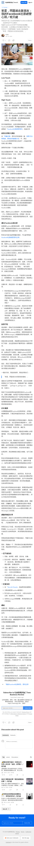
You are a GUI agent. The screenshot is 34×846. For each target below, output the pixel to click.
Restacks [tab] (12, 735)
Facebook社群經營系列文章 (10, 237)
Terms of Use (25, 712)
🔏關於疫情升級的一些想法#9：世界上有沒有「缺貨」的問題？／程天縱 (12, 764)
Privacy (18, 832)
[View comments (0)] (9, 40)
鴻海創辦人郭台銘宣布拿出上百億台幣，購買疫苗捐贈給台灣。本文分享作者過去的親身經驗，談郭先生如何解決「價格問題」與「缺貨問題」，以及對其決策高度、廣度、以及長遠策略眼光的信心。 (12, 769)
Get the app (25, 838)
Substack (8, 842)
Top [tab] (3, 757)
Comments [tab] (5, 735)
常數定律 (7, 136)
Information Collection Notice (18, 714)
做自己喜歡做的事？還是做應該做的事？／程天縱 (12, 780)
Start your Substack (12, 838)
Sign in (30, 2)
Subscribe (24, 2)
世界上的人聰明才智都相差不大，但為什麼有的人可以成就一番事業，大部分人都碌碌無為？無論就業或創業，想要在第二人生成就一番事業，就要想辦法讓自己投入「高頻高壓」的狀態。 (12, 784)
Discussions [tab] (15, 757)
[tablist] (8, 735)
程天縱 (7, 34)
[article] (17, 768)
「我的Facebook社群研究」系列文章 (17, 684)
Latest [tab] (8, 757)
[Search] (31, 757)
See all (5, 809)
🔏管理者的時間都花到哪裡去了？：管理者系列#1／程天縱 (11, 795)
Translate (5, 7)
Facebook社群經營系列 (14, 129)
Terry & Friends (12, 587)
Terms (22, 832)
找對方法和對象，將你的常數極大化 (17, 137)
